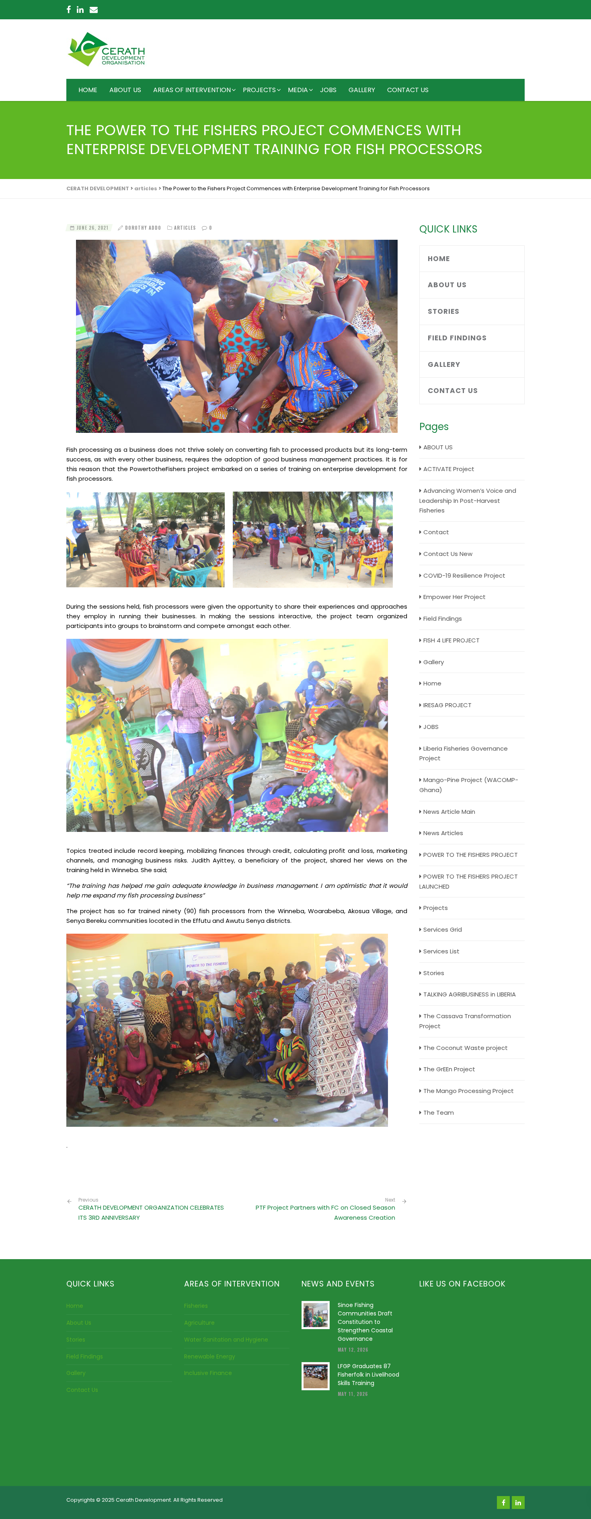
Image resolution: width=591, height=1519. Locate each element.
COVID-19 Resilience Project (464, 575)
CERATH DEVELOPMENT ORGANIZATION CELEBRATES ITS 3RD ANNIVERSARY (151, 1209)
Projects (435, 908)
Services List (441, 951)
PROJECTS (259, 90)
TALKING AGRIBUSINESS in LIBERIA (469, 994)
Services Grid (442, 929)
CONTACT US (408, 90)
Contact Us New (447, 554)
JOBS (328, 90)
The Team (438, 1112)
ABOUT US (125, 90)
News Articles (443, 833)
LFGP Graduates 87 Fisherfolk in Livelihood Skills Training (368, 1374)
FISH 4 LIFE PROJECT (451, 640)
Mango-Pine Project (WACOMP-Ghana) (468, 785)
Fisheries (196, 1306)
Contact (436, 532)
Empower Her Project (454, 597)
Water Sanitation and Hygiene (226, 1340)
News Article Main (449, 811)
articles (185, 227)
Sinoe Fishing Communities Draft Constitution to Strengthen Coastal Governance (365, 1322)
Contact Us (453, 390)
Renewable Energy (209, 1356)
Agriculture (199, 1323)
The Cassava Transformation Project (465, 1021)
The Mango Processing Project (468, 1091)
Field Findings (457, 338)
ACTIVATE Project (448, 469)
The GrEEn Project (449, 1069)
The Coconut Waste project (465, 1048)
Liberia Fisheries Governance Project (463, 753)
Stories (444, 311)
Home (439, 258)
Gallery (444, 364)
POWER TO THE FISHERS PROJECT (470, 854)
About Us (447, 285)
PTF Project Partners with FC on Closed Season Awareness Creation (325, 1212)
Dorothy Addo (143, 227)
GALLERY (362, 90)
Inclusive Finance (208, 1373)
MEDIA (298, 90)
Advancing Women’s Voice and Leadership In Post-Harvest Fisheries (467, 500)
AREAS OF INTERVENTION (192, 90)
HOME (87, 90)
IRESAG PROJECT (447, 705)
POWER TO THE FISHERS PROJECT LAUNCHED (468, 881)
